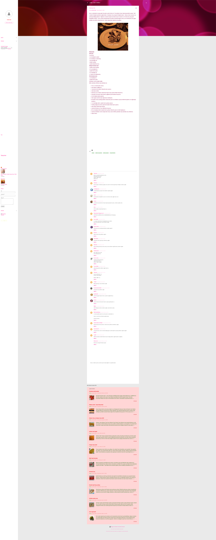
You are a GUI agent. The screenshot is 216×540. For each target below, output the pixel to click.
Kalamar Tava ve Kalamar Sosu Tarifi (96, 418)
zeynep (95, 201)
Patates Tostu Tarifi (93, 444)
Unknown (95, 173)
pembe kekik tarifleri (95, 3)
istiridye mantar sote (93, 498)
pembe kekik (9, 19)
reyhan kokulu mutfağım (98, 322)
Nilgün (95, 306)
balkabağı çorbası (4, 184)
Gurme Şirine (96, 258)
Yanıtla (95, 180)
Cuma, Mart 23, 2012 (101, 173)
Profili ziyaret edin (9, 22)
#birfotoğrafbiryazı (97, 312)
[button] (136, 8)
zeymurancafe (96, 328)
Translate (9, 48)
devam (135, 401)
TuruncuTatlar (96, 266)
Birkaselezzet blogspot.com (99, 213)
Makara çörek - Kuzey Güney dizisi (96, 404)
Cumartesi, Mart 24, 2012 (101, 272)
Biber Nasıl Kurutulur (93, 458)
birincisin (95, 232)
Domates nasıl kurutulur (94, 391)
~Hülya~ (95, 281)
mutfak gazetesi (4, 168)
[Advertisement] (143, 23)
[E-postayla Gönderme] (92, 150)
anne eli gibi (96, 219)
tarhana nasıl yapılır (93, 431)
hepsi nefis (3, 178)
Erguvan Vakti (96, 226)
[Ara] (146, 3)
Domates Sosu (92, 471)
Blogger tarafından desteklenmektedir (118, 526)
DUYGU (95, 300)
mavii (95, 195)
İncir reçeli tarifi (92, 511)
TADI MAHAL (96, 238)
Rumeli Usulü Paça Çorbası (94, 485)
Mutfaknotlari (96, 250)
